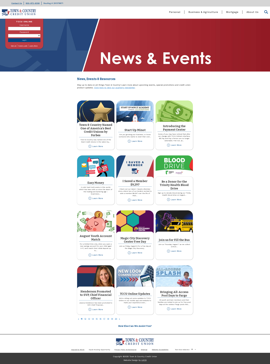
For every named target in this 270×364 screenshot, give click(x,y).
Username (24, 25)
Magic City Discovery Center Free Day (135, 240)
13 (89, 319)
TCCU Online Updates (135, 294)
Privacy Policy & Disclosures (125, 349)
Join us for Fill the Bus (174, 240)
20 (116, 319)
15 (97, 319)
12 (85, 319)
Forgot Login (22, 46)
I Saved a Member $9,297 (135, 182)
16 (100, 319)
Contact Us (16, 3)
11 (81, 319)
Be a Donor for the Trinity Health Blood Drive (174, 185)
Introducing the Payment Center (174, 127)
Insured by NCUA (77, 349)
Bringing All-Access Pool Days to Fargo (174, 293)
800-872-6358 (33, 3)
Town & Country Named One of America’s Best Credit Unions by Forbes (95, 130)
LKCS (143, 360)
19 (112, 319)
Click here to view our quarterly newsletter (114, 88)
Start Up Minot (135, 130)
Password (24, 32)
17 (104, 319)
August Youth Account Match (96, 237)
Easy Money (95, 182)
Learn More (33, 46)
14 (93, 319)
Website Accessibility (160, 349)
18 (108, 319)
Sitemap (144, 349)
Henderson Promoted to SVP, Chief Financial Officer (95, 295)
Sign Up (13, 46)
